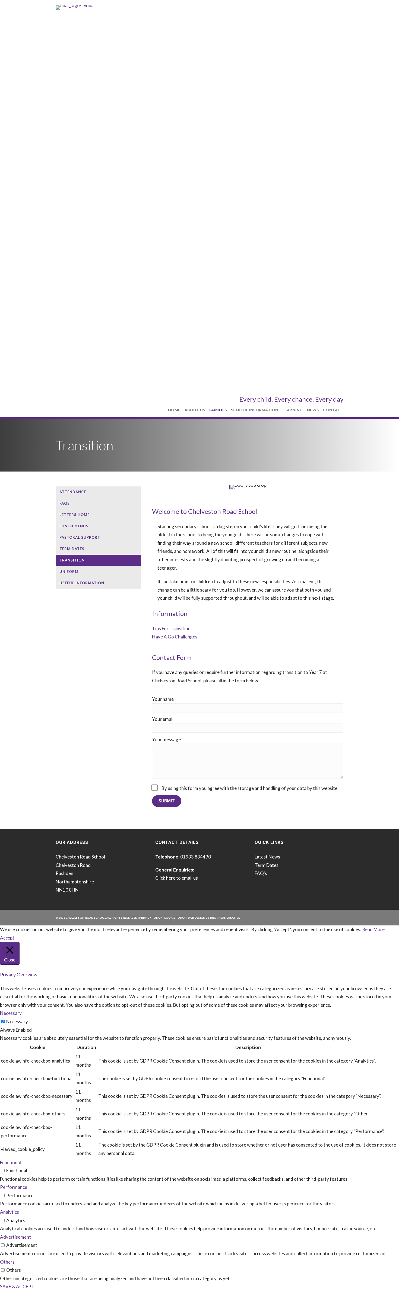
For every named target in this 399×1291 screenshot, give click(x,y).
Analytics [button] (9, 1212)
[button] (166, 801)
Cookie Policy (175, 917)
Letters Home (74, 514)
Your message (166, 739)
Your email (162, 719)
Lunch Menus (73, 526)
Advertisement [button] (15, 1237)
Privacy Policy (150, 917)
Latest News (267, 857)
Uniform (68, 571)
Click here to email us (176, 878)
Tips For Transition (171, 628)
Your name (163, 699)
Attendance (72, 492)
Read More (373, 929)
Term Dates (71, 549)
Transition (72, 560)
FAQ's (261, 873)
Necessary (17, 1021)
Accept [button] (7, 938)
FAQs (64, 503)
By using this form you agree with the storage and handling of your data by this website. (250, 788)
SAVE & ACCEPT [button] (17, 1286)
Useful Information (81, 583)
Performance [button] (13, 1187)
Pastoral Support (79, 537)
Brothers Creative (225, 917)
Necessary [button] (11, 1013)
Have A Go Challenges (174, 637)
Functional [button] (10, 1162)
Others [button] (7, 1262)
